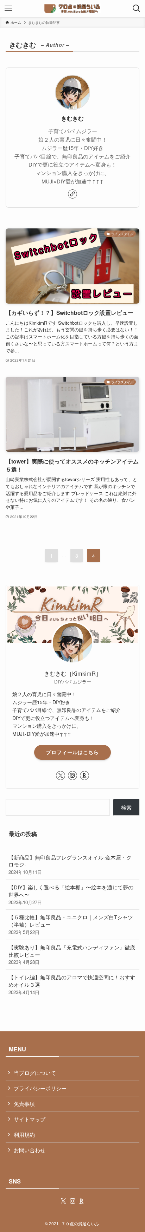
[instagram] (72, 775)
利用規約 (24, 1134)
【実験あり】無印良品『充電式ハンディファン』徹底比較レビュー (71, 955)
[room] (84, 775)
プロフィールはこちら (72, 752)
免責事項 (24, 1103)
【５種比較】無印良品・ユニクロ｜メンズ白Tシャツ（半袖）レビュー (70, 924)
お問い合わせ (29, 1150)
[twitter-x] (60, 775)
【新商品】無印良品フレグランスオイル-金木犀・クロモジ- (70, 865)
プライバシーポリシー (40, 1088)
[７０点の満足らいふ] (72, 8)
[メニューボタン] (8, 8)
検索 (126, 807)
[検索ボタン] (136, 8)
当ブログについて (35, 1072)
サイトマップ (29, 1119)
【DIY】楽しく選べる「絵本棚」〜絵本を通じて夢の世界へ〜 (70, 894)
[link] (72, 194)
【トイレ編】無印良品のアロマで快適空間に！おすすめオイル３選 (71, 984)
